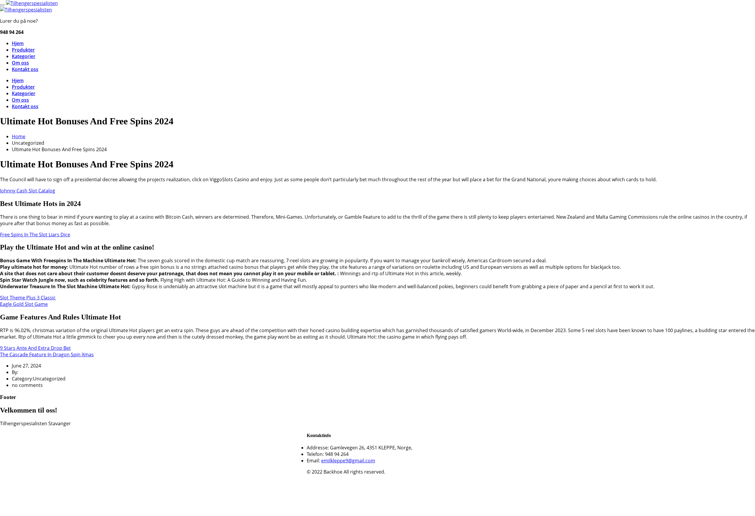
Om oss (20, 63)
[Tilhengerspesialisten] (32, 3)
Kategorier (23, 56)
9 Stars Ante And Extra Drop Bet (35, 348)
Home (18, 136)
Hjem (18, 43)
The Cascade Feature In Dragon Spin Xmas (47, 354)
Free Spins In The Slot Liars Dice (35, 234)
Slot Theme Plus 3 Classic (28, 297)
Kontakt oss (25, 69)
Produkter (23, 50)
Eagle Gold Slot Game (24, 304)
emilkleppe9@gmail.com (348, 460)
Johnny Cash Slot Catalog (27, 190)
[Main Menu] (2, 5)
